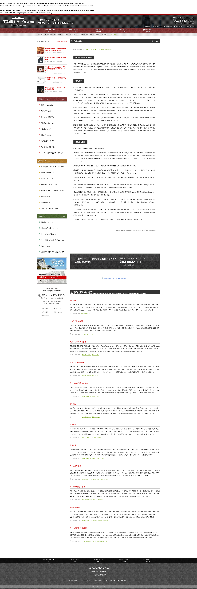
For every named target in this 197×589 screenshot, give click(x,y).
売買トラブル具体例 (77, 362)
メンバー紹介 (158, 26)
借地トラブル (123, 30)
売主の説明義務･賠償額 (78, 528)
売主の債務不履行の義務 (79, 383)
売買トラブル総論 (86, 354)
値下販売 (73, 425)
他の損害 (73, 300)
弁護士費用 (169, 26)
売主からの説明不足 (87, 479)
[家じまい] (52, 263)
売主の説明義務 (75, 466)
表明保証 (73, 404)
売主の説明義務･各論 (77, 487)
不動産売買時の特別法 (106, 49)
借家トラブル (98, 30)
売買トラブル (73, 30)
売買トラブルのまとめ (78, 342)
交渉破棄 (73, 445)
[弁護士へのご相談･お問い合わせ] (115, 261)
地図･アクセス (179, 26)
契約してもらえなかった (98, 458)
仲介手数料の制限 (76, 321)
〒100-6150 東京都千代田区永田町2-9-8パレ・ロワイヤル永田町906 (98, 573)
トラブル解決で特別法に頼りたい (91, 49)
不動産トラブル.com (18, 23)
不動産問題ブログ (49, 30)
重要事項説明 (75, 507)
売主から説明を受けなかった (100, 479)
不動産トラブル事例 (62, 41)
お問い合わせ (147, 30)
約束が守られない (86, 396)
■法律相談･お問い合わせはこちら (183, 20)
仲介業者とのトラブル (87, 313)
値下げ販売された (96, 437)
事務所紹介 (148, 26)
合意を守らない (96, 396)
